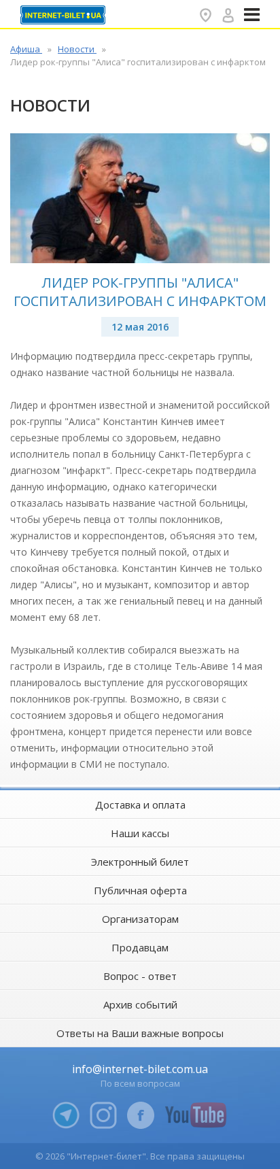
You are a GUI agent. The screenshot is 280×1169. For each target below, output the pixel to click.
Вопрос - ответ (140, 976)
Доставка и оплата (140, 804)
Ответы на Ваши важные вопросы (140, 1033)
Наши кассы (140, 833)
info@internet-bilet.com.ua (140, 1069)
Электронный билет (140, 861)
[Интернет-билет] (64, 14)
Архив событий (140, 1004)
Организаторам (140, 919)
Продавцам (140, 947)
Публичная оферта (140, 890)
